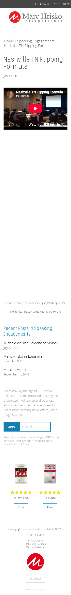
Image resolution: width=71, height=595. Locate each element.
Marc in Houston (17, 369)
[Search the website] (35, 4)
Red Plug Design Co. (37, 589)
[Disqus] (35, 197)
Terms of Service (35, 547)
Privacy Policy (35, 540)
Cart (56, 4)
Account (45, 4)
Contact (35, 578)
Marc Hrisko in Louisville (23, 356)
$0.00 (66, 4)
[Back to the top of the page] (35, 562)
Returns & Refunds (35, 543)
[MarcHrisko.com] (35, 17)
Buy (21, 507)
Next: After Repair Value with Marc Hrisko (35, 311)
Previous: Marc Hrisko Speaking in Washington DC (35, 303)
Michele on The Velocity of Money (31, 343)
